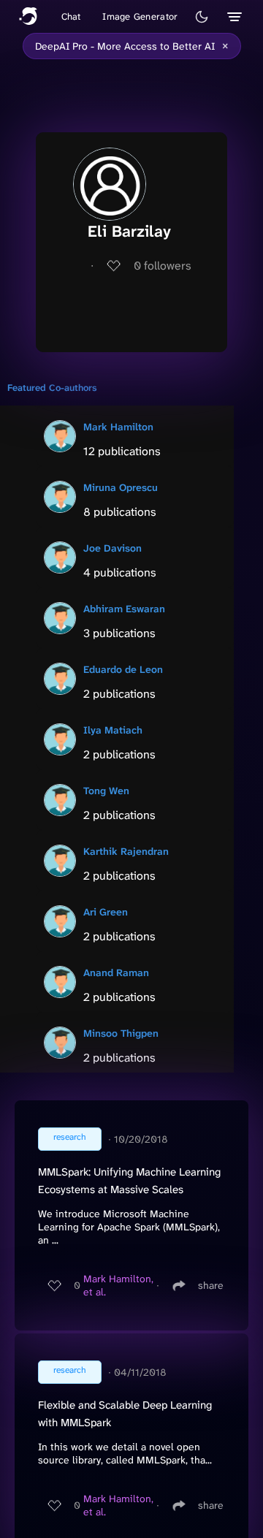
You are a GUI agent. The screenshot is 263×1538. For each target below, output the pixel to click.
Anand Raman (116, 972)
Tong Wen (106, 790)
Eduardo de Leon (123, 669)
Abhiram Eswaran (124, 608)
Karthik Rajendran (126, 851)
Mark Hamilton (118, 426)
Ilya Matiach (112, 729)
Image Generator (140, 16)
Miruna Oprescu (120, 487)
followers (162, 265)
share (211, 1285)
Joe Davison (112, 548)
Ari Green (105, 911)
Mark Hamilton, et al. (118, 1285)
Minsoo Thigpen (121, 1033)
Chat (71, 16)
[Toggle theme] (201, 16)
